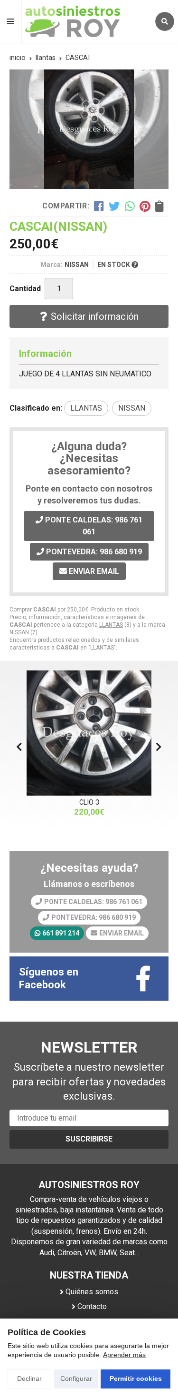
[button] (159, 747)
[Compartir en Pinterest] (145, 206)
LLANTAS (111, 624)
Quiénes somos (92, 1291)
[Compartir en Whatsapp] (130, 206)
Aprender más (124, 1355)
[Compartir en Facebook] (99, 206)
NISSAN (19, 632)
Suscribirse (89, 1138)
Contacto (92, 1306)
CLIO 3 (89, 802)
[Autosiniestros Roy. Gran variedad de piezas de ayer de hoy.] (85, 21)
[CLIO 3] (89, 733)
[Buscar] (164, 21)
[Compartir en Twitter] (114, 206)
